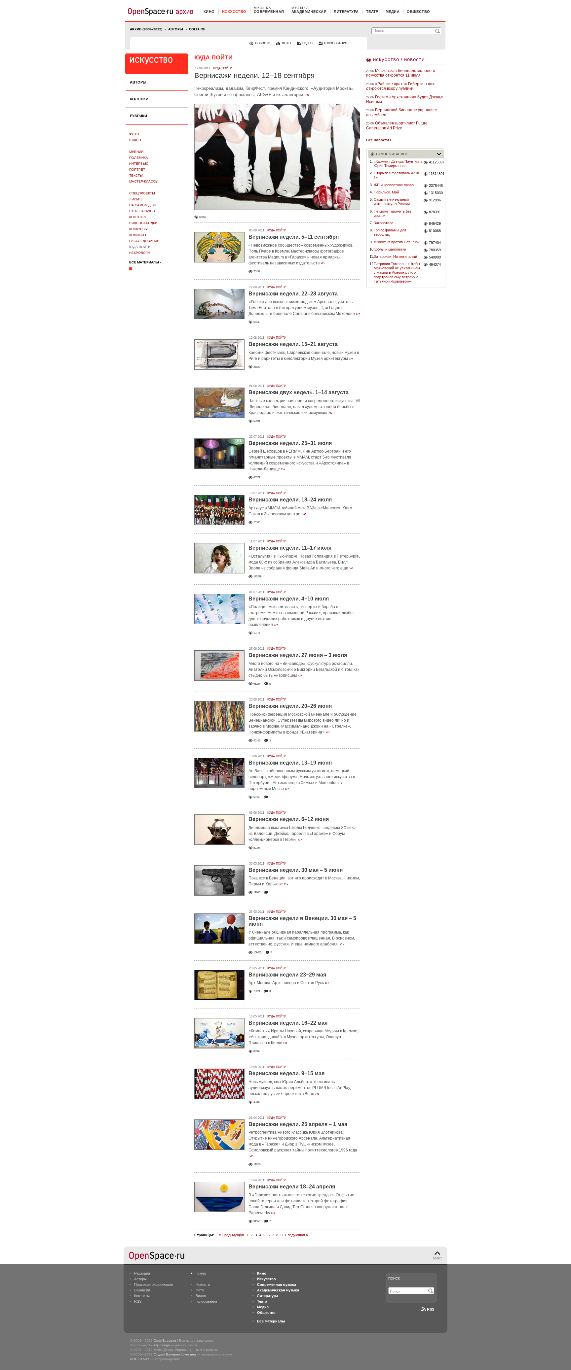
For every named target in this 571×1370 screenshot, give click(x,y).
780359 (435, 250)
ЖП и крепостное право (394, 185)
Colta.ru (197, 29)
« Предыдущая (231, 1235)
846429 (435, 223)
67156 (202, 217)
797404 (435, 243)
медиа (393, 12)
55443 (256, 322)
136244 (257, 1164)
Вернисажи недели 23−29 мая (287, 974)
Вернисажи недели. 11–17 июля (289, 548)
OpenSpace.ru (165, 1340)
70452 (256, 271)
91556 (256, 1221)
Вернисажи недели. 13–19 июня (290, 763)
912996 (435, 200)
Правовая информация (153, 1284)
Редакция (142, 1273)
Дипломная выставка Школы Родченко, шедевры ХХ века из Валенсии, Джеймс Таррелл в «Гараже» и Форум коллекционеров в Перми (302, 833)
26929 (256, 366)
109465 (257, 952)
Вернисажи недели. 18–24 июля (290, 499)
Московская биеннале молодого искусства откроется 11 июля (400, 73)
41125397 (436, 162)
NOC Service (140, 1359)
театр (372, 12)
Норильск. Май (386, 192)
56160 (256, 797)
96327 (256, 683)
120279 (257, 576)
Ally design (161, 1345)
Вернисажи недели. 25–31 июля (290, 443)
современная (269, 12)
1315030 (436, 193)
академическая (309, 12)
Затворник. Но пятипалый (395, 256)
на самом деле (143, 205)
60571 (256, 477)
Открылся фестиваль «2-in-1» (397, 175)
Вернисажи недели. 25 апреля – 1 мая (297, 1124)
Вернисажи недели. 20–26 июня (290, 706)
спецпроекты (142, 193)
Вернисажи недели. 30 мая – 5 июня (295, 870)
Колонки (139, 99)
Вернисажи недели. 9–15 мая (286, 1073)
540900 (435, 257)
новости (262, 43)
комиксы (137, 235)
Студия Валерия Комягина (175, 1354)
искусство (234, 12)
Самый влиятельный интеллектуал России (392, 201)
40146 (256, 740)
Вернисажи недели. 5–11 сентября (293, 237)
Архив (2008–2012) (146, 29)
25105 (256, 522)
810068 (435, 231)
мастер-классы (143, 181)
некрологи (139, 253)
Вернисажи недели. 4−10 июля (288, 598)
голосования (335, 43)
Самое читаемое (392, 154)
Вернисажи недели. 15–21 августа (293, 344)
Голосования (206, 1301)
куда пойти (139, 247)
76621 (256, 991)
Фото (134, 134)
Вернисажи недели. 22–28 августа (293, 293)
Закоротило (383, 223)
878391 (435, 212)
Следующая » (296, 1235)
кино (209, 12)
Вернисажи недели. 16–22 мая (287, 1023)
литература (346, 12)
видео (307, 43)
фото (286, 43)
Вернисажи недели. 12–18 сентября (254, 75)
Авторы (175, 29)
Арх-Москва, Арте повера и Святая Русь (286, 982)
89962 (256, 1051)
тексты (136, 175)
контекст (138, 217)
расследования (144, 241)
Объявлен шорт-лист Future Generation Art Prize (397, 125)
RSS (137, 1301)
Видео (135, 140)
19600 (256, 892)
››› (307, 94)
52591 (256, 421)
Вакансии (142, 1290)
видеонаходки (143, 223)
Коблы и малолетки (390, 249)
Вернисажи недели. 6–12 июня (288, 819)
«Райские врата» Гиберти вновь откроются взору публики (400, 86)
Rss (430, 1309)
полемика (138, 157)
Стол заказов (142, 211)
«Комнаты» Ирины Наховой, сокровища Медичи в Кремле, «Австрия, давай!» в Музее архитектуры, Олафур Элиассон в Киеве (303, 1037)
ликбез (135, 199)
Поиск (394, 1278)
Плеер (201, 1273)
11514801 (436, 174)
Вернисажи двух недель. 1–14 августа (298, 392)
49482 (256, 1102)
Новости (203, 1284)
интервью (138, 163)
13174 (256, 633)
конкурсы (138, 229)
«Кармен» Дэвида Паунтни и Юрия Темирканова (398, 163)
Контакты (142, 1296)
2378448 (436, 186)
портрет (137, 169)
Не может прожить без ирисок (392, 213)
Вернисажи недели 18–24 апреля (291, 1186)
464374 (435, 264)
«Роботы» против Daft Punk (397, 242)
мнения (136, 152)
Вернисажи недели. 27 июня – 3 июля (297, 655)
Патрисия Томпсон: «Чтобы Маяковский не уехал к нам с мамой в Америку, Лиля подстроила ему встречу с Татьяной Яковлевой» (397, 272)
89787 (256, 847)
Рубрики (138, 116)
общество (418, 12)
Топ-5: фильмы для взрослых (390, 232)
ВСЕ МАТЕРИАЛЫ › (145, 262)
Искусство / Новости (399, 59)
